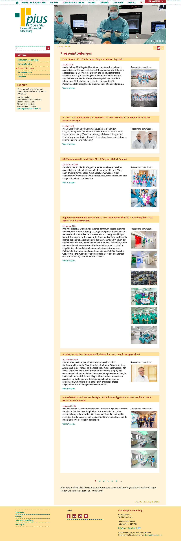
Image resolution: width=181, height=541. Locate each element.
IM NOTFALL (154, 1)
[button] (68, 516)
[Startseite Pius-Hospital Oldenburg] (32, 22)
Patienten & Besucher (33, 2)
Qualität (104, 2)
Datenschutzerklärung (24, 520)
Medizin (54, 2)
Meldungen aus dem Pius (28, 60)
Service (132, 2)
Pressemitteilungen (26, 68)
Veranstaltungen (25, 64)
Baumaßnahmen (25, 72)
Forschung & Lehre (73, 2)
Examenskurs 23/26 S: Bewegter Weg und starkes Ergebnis (92, 59)
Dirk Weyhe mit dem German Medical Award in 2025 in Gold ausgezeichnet (101, 354)
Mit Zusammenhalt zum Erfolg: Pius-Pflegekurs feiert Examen (94, 159)
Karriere (118, 2)
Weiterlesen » (69, 88)
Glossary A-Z (20, 525)
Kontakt (18, 516)
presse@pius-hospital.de (27, 108)
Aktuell (144, 2)
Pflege (92, 2)
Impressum (19, 512)
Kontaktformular (152, 535)
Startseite (17, 2)
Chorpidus (22, 77)
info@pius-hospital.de (128, 528)
